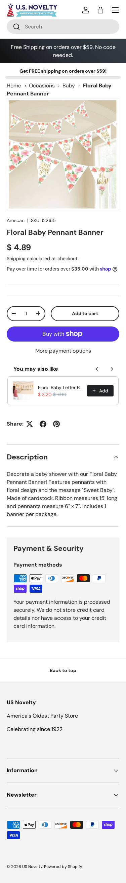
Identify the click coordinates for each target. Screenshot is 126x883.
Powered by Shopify (63, 866)
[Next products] (111, 369)
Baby (68, 85)
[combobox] (63, 26)
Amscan (16, 220)
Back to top (63, 670)
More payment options (63, 350)
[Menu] (115, 10)
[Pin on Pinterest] (56, 424)
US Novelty (32, 866)
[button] (100, 10)
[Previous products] (97, 369)
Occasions (42, 85)
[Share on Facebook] (43, 424)
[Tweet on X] (29, 424)
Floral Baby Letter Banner (60, 387)
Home (14, 85)
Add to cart (85, 313)
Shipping (16, 258)
